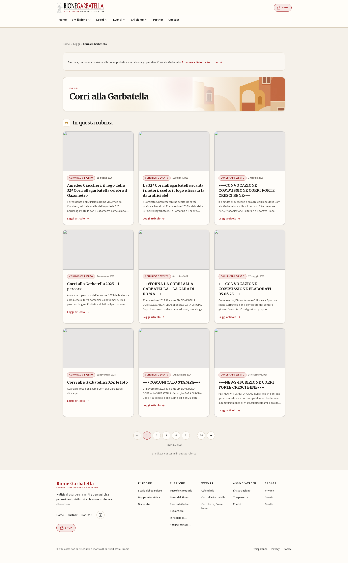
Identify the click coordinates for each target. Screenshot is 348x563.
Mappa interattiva (149, 497)
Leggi (76, 44)
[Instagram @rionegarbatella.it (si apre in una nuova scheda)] (100, 515)
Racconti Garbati (180, 504)
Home (63, 20)
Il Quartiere (177, 511)
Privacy (269, 490)
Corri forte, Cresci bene (212, 506)
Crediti (269, 504)
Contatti (174, 20)
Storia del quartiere (150, 490)
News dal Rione (179, 497)
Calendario (207, 490)
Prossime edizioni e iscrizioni (202, 62)
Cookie (269, 497)
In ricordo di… (178, 518)
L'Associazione (242, 490)
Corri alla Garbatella (213, 497)
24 (201, 436)
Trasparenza (240, 497)
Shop (285, 7)
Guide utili (144, 504)
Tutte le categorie (181, 490)
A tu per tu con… (180, 525)
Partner (158, 20)
